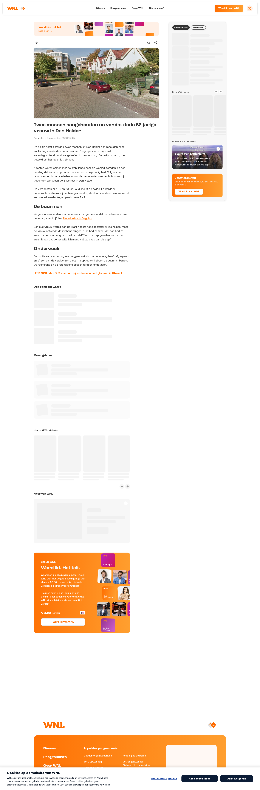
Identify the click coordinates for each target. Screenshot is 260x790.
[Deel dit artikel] (156, 43)
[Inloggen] (250, 8)
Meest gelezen (181, 27)
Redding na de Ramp (134, 755)
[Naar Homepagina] (16, 8)
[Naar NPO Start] (212, 725)
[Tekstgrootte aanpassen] (148, 43)
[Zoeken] (208, 8)
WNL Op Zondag (93, 761)
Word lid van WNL (228, 8)
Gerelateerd (198, 27)
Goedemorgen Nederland (98, 755)
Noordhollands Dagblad (77, 218)
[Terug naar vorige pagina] (37, 43)
